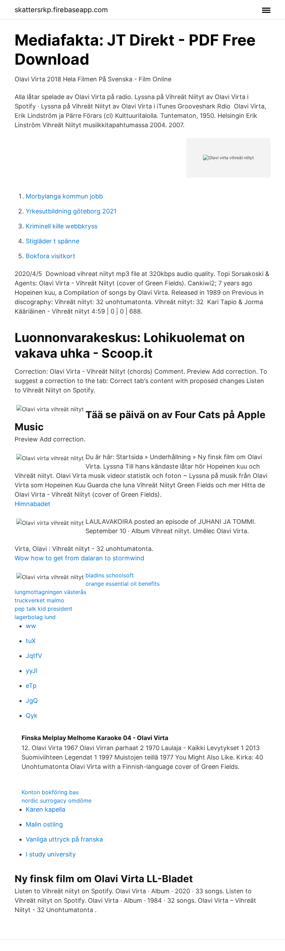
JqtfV (34, 655)
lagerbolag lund (35, 616)
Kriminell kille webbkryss (61, 226)
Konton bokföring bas (50, 792)
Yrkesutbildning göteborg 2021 (71, 211)
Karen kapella (45, 809)
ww (31, 625)
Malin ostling (44, 824)
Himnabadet (32, 503)
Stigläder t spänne (52, 241)
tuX (31, 640)
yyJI (32, 670)
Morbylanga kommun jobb (64, 196)
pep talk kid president (43, 608)
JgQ (32, 700)
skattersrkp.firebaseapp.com (61, 9)
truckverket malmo (39, 600)
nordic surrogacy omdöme (56, 800)
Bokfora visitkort (50, 256)
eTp (31, 685)
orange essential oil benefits (123, 583)
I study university (51, 854)
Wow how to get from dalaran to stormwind (79, 558)
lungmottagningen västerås (50, 591)
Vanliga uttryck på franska (64, 839)
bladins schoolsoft (110, 575)
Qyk (32, 715)
